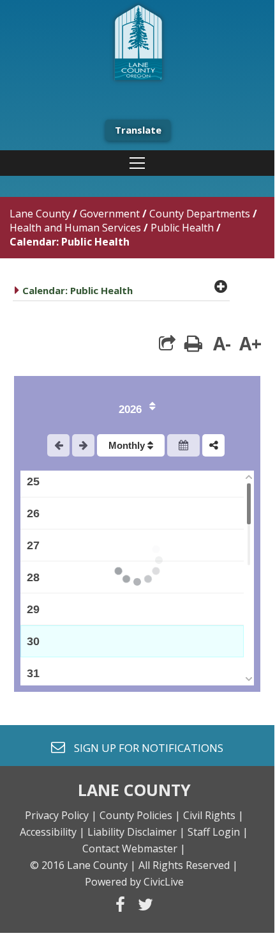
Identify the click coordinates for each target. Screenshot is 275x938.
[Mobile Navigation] (137, 163)
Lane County (40, 214)
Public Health (182, 228)
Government (110, 214)
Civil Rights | (213, 815)
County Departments (199, 214)
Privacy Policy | (61, 815)
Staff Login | (218, 832)
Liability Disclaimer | (136, 832)
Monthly (127, 445)
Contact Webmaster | (134, 848)
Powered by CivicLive (134, 882)
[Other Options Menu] (213, 445)
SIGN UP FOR (143, 747)
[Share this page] (167, 343)
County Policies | (140, 815)
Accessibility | (52, 832)
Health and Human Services (75, 228)
